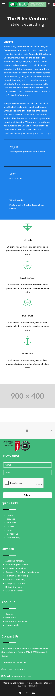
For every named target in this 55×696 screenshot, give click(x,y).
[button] (3, 4)
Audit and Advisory (14, 560)
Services (11, 518)
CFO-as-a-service (14, 590)
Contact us (12, 533)
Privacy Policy (13, 537)
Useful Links (11, 617)
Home (10, 515)
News (9, 530)
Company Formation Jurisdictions (22, 572)
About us (11, 522)
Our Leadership (12, 625)
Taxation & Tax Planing (16, 575)
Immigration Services (15, 568)
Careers (9, 614)
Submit (27, 495)
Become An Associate (16, 621)
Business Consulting (15, 579)
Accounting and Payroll (16, 564)
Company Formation (15, 583)
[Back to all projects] (27, 429)
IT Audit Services (13, 587)
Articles (10, 526)
